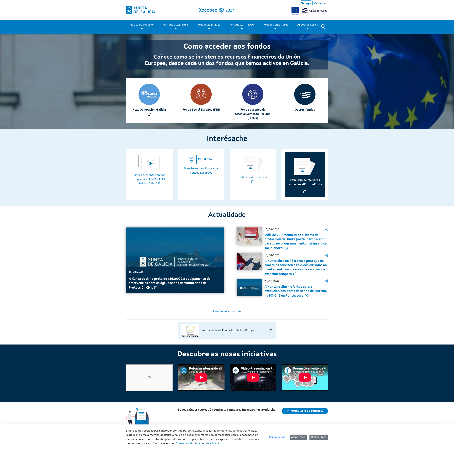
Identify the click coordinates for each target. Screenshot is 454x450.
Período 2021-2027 (209, 24)
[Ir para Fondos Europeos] (141, 10)
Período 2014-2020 (241, 24)
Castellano (321, 3)
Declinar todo (318, 437)
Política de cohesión (141, 24)
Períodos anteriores (275, 24)
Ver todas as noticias (228, 311)
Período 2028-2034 (175, 24)
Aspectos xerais (307, 24)
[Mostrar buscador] (324, 27)
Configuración (277, 437)
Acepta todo (298, 437)
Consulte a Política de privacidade (197, 443)
